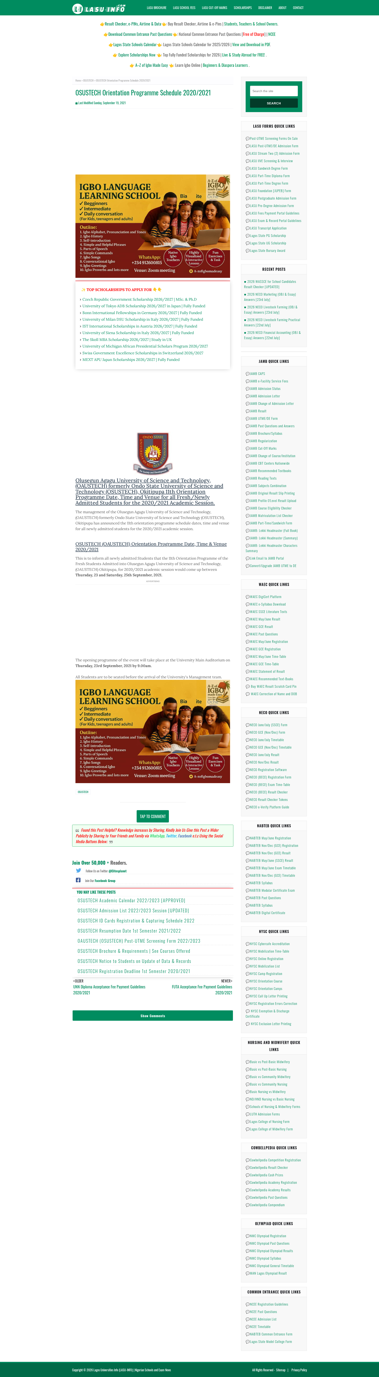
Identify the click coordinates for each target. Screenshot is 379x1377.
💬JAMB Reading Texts (261, 478)
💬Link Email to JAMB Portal (265, 558)
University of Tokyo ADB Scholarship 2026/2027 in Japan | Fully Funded (143, 306)
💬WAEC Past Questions (262, 633)
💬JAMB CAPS (255, 373)
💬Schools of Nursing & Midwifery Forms (273, 1106)
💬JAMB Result (256, 410)
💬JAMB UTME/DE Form (262, 418)
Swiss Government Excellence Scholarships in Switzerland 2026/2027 (142, 353)
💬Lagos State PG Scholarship (266, 235)
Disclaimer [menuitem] (265, 7)
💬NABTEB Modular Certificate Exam (270, 890)
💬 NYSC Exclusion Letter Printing (268, 1023)
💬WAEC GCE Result (259, 626)
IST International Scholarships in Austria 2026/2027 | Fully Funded (139, 326)
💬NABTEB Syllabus (259, 882)
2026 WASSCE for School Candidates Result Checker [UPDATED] (270, 284)
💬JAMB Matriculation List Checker (269, 515)
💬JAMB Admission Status (263, 388)
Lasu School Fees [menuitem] (184, 7)
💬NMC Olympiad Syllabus (263, 1258)
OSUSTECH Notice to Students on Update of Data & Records (134, 961)
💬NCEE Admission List (261, 1319)
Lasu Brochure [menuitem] (156, 7)
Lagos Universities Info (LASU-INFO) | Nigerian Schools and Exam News (132, 1370)
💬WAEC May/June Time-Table (266, 656)
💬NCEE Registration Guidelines (267, 1304)
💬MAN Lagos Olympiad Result (266, 1273)
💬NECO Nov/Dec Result (262, 762)
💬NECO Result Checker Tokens (267, 799)
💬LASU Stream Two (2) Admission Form (273, 153)
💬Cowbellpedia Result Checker (267, 1167)
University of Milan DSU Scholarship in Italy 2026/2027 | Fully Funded (142, 319)
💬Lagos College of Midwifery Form (269, 1128)
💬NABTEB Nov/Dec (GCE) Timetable (270, 875)
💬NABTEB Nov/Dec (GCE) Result (268, 852)
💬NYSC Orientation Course (264, 981)
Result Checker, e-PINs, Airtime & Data (133, 24)
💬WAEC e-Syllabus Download (266, 604)
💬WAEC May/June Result (263, 619)
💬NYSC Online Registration (264, 958)
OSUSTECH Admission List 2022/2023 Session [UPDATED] (133, 910)
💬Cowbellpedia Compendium (265, 1204)
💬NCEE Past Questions (261, 1311)
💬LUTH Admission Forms (263, 1113)
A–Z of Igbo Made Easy (151, 65)
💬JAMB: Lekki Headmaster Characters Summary (271, 548)
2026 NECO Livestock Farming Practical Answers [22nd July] (272, 322)
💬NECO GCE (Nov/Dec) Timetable (269, 747)
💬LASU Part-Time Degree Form (267, 183)
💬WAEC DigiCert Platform (264, 596)
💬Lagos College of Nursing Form (268, 1121)
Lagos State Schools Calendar (135, 44)
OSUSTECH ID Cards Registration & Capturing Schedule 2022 (136, 920)
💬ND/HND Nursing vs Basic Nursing (270, 1099)
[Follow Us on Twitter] (78, 870)
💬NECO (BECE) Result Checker (267, 791)
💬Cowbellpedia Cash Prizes (264, 1174)
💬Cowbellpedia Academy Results (268, 1189)
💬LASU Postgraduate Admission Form (271, 198)
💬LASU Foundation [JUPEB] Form (268, 190)
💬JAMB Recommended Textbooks (268, 470)
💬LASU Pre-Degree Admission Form (270, 205)
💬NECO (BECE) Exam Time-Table (268, 784)
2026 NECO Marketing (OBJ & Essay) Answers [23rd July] (270, 297)
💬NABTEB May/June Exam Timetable (271, 867)
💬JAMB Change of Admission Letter (270, 403)
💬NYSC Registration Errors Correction (271, 1003)
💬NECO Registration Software (266, 769)
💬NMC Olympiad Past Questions (268, 1243)
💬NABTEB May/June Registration (268, 837)
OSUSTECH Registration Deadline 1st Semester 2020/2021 (134, 971)
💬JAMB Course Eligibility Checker (269, 508)
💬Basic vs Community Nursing (266, 1084)
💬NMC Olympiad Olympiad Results (269, 1250)
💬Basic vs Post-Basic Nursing (266, 1069)
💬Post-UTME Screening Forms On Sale (272, 138)
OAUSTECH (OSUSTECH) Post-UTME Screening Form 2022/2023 (139, 940)
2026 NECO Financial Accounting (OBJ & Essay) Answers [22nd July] (272, 335)
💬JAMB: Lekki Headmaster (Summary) (272, 537)
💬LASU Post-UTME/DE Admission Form (272, 145)
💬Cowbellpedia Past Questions (267, 1197)
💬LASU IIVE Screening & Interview (269, 160)
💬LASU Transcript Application (266, 228)
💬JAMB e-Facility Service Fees (267, 380)
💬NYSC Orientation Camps (264, 988)
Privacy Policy (299, 1370)
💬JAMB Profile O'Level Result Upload (271, 500)
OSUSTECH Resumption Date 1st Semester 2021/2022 (129, 930)
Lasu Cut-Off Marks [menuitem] (214, 7)
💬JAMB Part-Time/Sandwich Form (269, 522)
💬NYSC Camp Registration (264, 973)
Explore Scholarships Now (137, 55)
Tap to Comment (153, 816)
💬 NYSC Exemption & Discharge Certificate (268, 1013)
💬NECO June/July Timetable (265, 739)
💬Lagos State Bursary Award (265, 250)
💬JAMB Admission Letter (263, 395)
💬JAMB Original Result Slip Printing (270, 493)
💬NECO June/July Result (262, 754)
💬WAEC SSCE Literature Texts (266, 611)
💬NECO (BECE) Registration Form (268, 777)
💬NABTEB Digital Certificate (265, 912)
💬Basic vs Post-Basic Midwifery (268, 1061)
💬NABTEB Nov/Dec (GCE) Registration (272, 845)
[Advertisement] (152, 144)
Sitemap (280, 1370)
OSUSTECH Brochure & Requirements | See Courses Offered (134, 951)
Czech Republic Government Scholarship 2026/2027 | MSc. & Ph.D (139, 299)
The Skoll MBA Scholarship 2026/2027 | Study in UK (127, 339)
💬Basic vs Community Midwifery (268, 1076)
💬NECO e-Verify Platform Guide (267, 806)
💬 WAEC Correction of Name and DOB (271, 693)
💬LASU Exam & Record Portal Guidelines (273, 220)
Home (78, 80)
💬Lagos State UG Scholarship (266, 242)
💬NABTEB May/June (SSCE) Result (269, 860)
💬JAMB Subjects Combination (266, 485)
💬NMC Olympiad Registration (266, 1235)
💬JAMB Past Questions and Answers (270, 425)
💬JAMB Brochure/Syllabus (264, 433)
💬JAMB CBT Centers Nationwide (268, 463)
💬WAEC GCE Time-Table (262, 663)
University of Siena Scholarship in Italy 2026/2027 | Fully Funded (138, 332)
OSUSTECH (88, 80)
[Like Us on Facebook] (78, 880)
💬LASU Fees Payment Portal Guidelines (272, 213)
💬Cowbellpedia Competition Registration (273, 1159)
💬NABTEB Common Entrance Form (269, 1334)
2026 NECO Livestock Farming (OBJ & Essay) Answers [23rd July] (271, 309)
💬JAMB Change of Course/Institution (270, 455)
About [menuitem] (282, 7)
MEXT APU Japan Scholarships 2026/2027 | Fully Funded (131, 359)
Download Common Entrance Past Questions (140, 34)
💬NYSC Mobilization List (263, 966)
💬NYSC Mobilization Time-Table (267, 951)
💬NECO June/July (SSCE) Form (267, 724)
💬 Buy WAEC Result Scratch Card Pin (271, 686)
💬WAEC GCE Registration (263, 648)
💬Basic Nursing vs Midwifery (266, 1091)
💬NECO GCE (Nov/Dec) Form (265, 732)
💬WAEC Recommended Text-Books (269, 678)
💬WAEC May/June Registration (267, 641)
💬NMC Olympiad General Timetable (270, 1265)
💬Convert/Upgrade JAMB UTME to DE (271, 565)
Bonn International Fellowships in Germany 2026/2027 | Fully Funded (142, 312)
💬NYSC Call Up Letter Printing (267, 995)
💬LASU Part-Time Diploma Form (268, 175)
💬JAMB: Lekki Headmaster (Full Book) (272, 530)
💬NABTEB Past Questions (263, 897)
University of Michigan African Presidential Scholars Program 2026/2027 (145, 346)
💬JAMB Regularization (261, 440)
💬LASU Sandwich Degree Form (267, 168)
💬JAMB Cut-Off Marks (261, 448)
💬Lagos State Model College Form (269, 1341)
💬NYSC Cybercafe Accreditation (268, 943)
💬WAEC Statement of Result (265, 671)
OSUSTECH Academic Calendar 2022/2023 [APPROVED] (132, 900)
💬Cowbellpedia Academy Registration (271, 1182)
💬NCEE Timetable (258, 1326)
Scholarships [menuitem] (243, 7)
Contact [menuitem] (298, 7)
